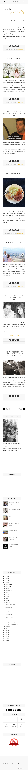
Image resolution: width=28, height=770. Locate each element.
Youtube (21, 726)
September (8, 590)
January (7, 628)
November (8, 586)
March (7, 602)
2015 (6, 632)
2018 (6, 580)
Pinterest (6, 726)
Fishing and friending (13, 530)
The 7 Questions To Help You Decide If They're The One (14, 354)
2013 (6, 636)
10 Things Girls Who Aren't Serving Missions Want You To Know (14, 504)
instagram (21, 721)
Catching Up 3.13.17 (14, 243)
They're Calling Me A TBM (14, 509)
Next (22, 71)
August (7, 592)
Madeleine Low (19, 49)
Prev (5, 71)
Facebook (6, 721)
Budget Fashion (14, 59)
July (6, 594)
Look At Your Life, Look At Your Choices (14, 112)
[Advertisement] (7, 462)
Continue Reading (13, 42)
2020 (6, 576)
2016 (6, 630)
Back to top (21, 768)
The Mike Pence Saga (14, 21)
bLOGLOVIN (14, 726)
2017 (6, 582)
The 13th (11, 516)
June (7, 596)
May (7, 598)
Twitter (14, 721)
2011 (6, 640)
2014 (6, 634)
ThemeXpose (14, 763)
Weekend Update (14, 173)
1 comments (8, 342)
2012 (6, 638)
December (8, 584)
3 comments (8, 49)
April (7, 600)
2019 (6, 578)
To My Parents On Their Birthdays (14, 296)
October (7, 588)
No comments (7, 102)
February (8, 626)
